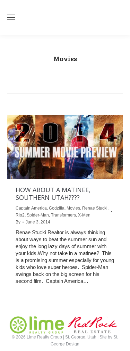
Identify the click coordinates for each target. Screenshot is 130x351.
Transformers (63, 215)
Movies (73, 208)
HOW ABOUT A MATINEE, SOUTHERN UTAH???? (53, 194)
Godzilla (56, 208)
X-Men (84, 215)
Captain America (31, 208)
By (18, 222)
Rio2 (20, 215)
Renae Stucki (94, 208)
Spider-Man (38, 215)
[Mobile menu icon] (11, 17)
